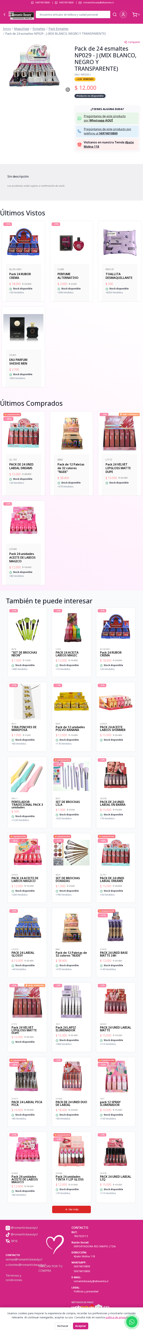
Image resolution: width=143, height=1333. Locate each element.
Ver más (74, 1209)
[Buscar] (114, 14)
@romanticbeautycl (24, 1228)
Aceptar (80, 1326)
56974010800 (42, 2)
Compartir (134, 42)
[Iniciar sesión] (123, 14)
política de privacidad (118, 1317)
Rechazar (62, 1326)
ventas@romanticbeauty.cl (24, 1259)
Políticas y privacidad (86, 1291)
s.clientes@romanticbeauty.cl (26, 1265)
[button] (36, 65)
